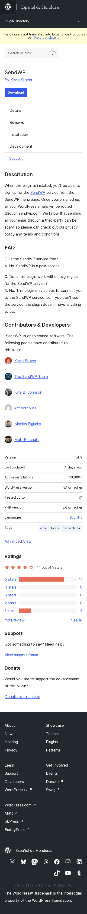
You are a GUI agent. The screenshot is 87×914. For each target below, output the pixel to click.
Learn (9, 765)
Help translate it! (47, 37)
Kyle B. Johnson (28, 392)
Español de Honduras (34, 850)
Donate (54, 781)
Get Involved (57, 765)
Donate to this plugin (22, 696)
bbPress (14, 821)
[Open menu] (79, 7)
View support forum (21, 655)
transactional (72, 528)
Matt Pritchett (26, 439)
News (9, 733)
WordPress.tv (18, 789)
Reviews (17, 122)
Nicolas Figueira (27, 423)
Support (16, 158)
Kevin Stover (21, 79)
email (43, 528)
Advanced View (18, 541)
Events (52, 773)
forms (55, 528)
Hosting (11, 741)
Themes (53, 733)
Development (21, 146)
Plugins (52, 741)
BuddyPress (17, 829)
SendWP (37, 192)
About (10, 725)
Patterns (53, 750)
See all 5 (76, 517)
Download (16, 92)
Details (15, 110)
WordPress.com (20, 805)
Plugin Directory (17, 21)
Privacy (11, 750)
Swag (53, 789)
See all (76, 620)
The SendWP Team (31, 376)
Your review (15, 620)
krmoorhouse (25, 408)
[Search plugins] (53, 53)
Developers (14, 781)
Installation (19, 134)
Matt (11, 813)
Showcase (55, 725)
